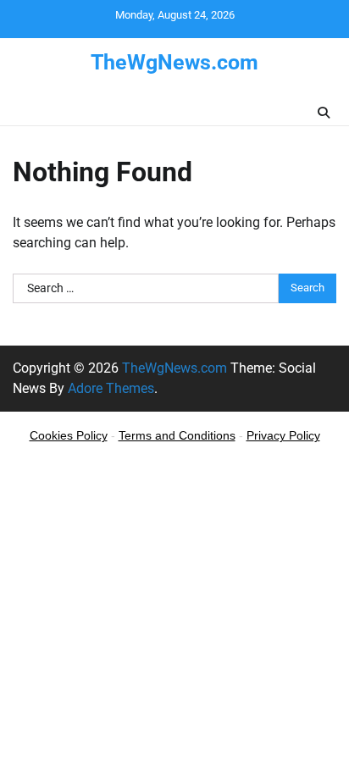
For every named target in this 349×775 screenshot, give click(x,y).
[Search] (323, 112)
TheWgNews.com (174, 62)
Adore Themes (111, 388)
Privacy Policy (283, 435)
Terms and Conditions (177, 435)
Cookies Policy (69, 435)
